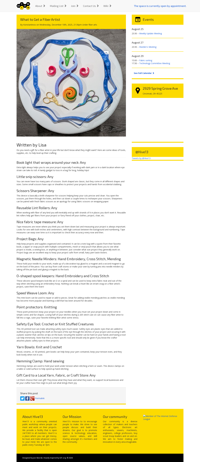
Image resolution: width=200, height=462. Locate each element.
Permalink (40, 398)
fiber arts (93, 24)
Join (73, 5)
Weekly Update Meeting (150, 33)
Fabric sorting (145, 60)
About (39, 5)
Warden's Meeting (147, 47)
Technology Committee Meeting (154, 63)
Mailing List (57, 5)
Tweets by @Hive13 (141, 158)
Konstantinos (29, 24)
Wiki (106, 5)
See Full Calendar (143, 73)
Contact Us (89, 5)
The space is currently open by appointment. (160, 5)
